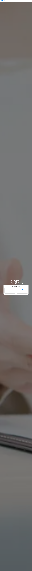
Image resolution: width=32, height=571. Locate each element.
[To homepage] (2, 1)
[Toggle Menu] (30, 1)
